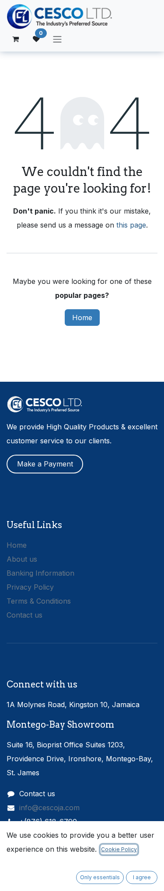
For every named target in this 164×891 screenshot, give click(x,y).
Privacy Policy (30, 587)
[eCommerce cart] (15, 39)
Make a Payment (45, 463)
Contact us (24, 615)
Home (82, 317)
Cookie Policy (119, 849)
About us (22, 559)
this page (131, 225)
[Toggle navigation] (57, 39)
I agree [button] (142, 877)
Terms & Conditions (39, 601)
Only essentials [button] (100, 877)
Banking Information (40, 573)
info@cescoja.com (49, 807)
